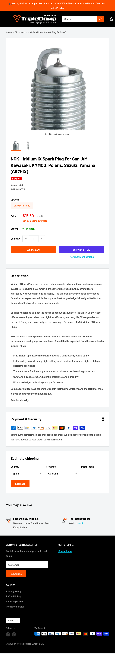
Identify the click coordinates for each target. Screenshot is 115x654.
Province (51, 466)
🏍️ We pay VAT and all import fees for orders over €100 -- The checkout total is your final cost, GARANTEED (57, 5)
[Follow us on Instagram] (14, 634)
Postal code (87, 466)
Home (9, 32)
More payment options (81, 256)
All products (21, 32)
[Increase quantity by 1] (41, 238)
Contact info (65, 550)
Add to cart (33, 249)
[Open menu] (7, 19)
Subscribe (16, 573)
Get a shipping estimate (34, 220)
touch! (79, 523)
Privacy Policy (13, 591)
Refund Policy (13, 596)
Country (15, 466)
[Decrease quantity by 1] (26, 238)
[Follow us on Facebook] (8, 634)
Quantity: (16, 238)
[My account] (111, 19)
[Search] (100, 19)
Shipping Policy (14, 601)
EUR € (10, 620)
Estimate (20, 483)
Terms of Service (15, 606)
